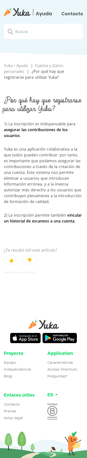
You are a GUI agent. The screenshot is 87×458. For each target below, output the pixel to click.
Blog (8, 376)
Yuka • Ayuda (16, 65)
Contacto (72, 14)
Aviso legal (13, 418)
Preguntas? (57, 376)
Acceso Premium (62, 369)
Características (60, 362)
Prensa (10, 411)
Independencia (17, 369)
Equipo (10, 362)
